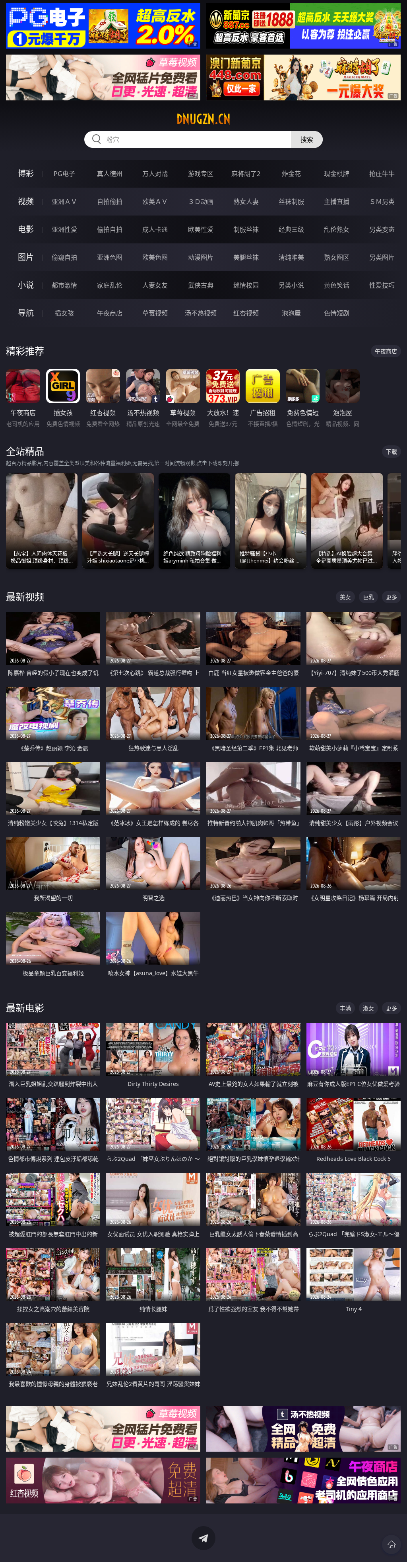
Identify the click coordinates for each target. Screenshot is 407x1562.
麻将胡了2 (245, 173)
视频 (26, 201)
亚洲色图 (109, 257)
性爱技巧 (382, 285)
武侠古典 (200, 285)
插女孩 (64, 313)
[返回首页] (391, 1544)
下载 (391, 451)
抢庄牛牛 (382, 173)
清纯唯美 (291, 257)
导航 (26, 313)
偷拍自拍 (109, 229)
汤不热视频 (201, 313)
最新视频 (25, 596)
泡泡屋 (291, 313)
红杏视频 (246, 313)
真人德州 (109, 173)
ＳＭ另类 (382, 201)
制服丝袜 (246, 229)
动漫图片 (200, 257)
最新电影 (25, 1007)
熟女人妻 (246, 201)
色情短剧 (336, 313)
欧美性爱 (200, 229)
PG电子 (64, 173)
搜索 (306, 139)
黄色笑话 (336, 285)
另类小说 (291, 285)
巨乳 (368, 597)
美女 (345, 597)
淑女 (368, 1008)
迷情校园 (246, 285)
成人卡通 (155, 229)
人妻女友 (155, 285)
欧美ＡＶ (155, 201)
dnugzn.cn (203, 119)
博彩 (26, 173)
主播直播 (336, 201)
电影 (26, 229)
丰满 (345, 1008)
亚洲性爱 (64, 229)
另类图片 (382, 257)
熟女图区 (336, 257)
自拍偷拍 (109, 201)
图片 (26, 257)
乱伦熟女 (336, 229)
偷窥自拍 (64, 257)
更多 (391, 597)
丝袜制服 (291, 201)
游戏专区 (200, 173)
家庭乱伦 (109, 285)
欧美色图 (155, 257)
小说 (26, 285)
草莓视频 (155, 313)
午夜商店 (109, 313)
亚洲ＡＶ (64, 201)
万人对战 (155, 173)
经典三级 (291, 229)
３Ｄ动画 (200, 201)
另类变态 (382, 229)
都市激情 (64, 285)
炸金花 (291, 173)
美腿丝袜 (246, 257)
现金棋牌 (336, 173)
